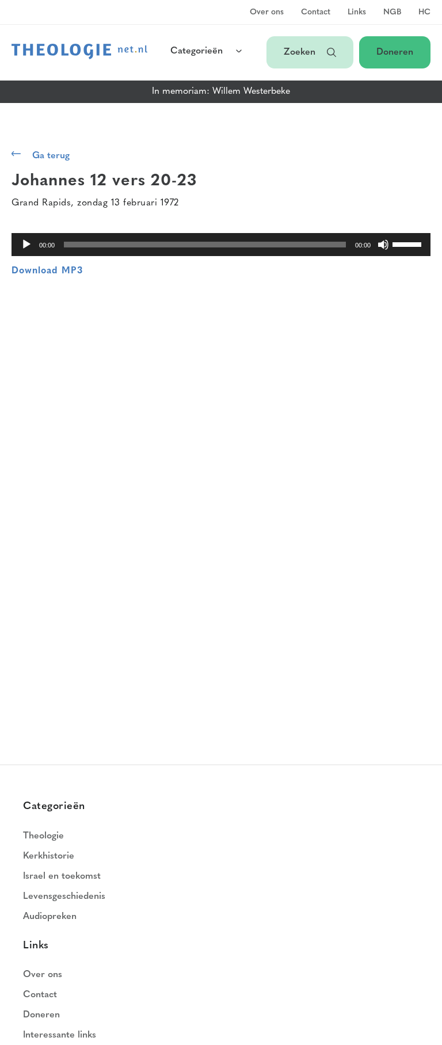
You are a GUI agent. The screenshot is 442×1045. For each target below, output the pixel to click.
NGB (392, 13)
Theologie (43, 836)
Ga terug (51, 156)
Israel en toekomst (62, 876)
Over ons (267, 13)
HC (424, 13)
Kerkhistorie (48, 856)
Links (357, 13)
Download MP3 (47, 271)
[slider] (409, 243)
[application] (221, 244)
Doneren (394, 52)
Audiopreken (50, 916)
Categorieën (196, 51)
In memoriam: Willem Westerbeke (221, 91)
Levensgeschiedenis (64, 896)
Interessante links (59, 1035)
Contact (315, 13)
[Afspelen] (26, 244)
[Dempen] (383, 244)
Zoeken (299, 52)
